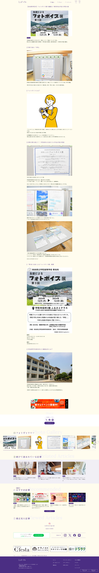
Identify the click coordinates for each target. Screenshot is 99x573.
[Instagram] (65, 535)
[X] (70, 535)
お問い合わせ (65, 565)
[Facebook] (74, 535)
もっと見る (49, 511)
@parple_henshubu (49, 528)
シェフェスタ (77, 567)
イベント (18, 555)
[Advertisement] (49, 395)
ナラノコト (77, 565)
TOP (14, 555)
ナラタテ (76, 562)
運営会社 (54, 565)
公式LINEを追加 (38, 535)
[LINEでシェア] (53, 420)
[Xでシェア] (46, 420)
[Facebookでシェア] (49, 420)
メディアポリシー (66, 562)
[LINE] (79, 535)
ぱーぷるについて (56, 562)
